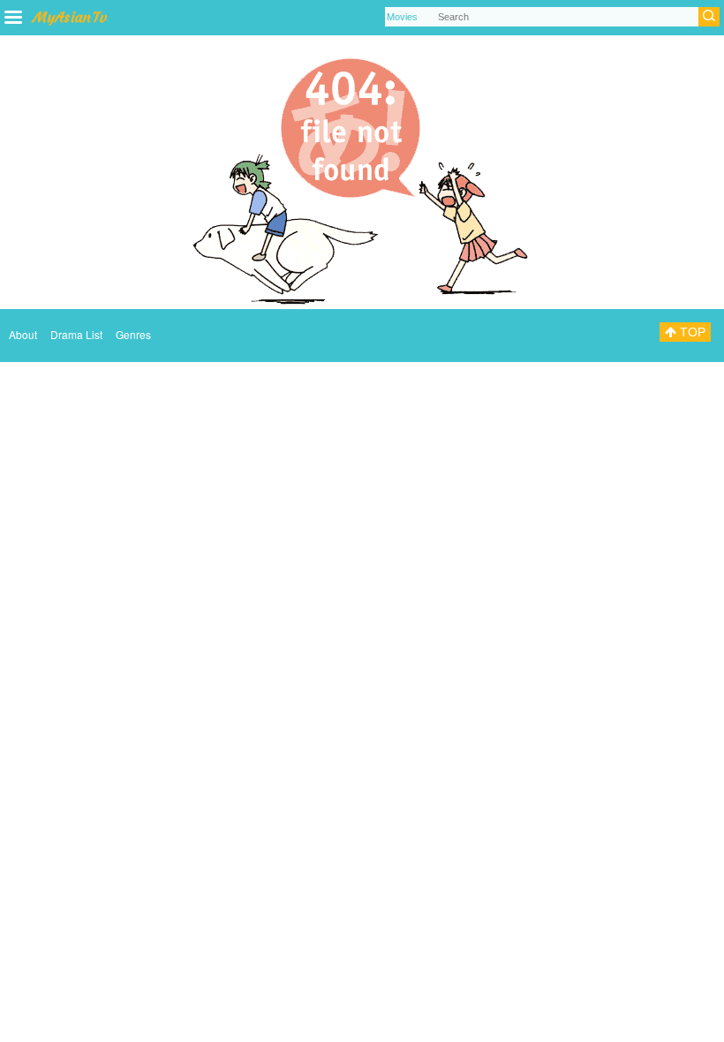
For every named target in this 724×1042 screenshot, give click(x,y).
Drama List (76, 334)
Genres (133, 334)
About (23, 334)
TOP (690, 332)
